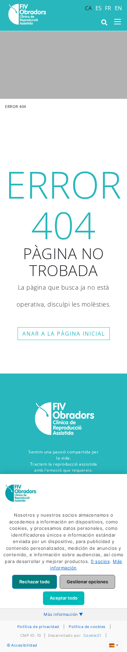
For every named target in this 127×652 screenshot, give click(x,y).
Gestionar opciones (87, 581)
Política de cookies (87, 626)
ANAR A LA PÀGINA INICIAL (63, 333)
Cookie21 (92, 635)
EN (118, 8)
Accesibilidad (24, 645)
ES (99, 8)
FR (108, 8)
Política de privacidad (38, 626)
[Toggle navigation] (117, 22)
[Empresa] (26, 14)
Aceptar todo (64, 598)
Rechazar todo (34, 581)
